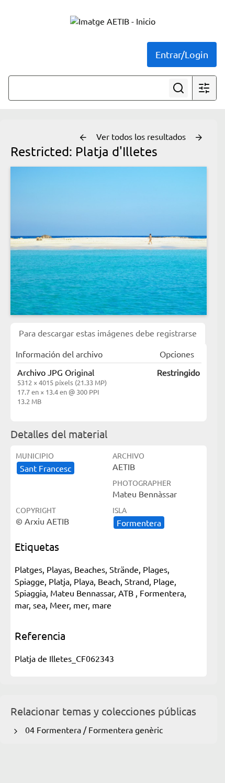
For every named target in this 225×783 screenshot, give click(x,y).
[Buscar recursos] (178, 88)
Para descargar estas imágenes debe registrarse (108, 333)
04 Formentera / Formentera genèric (92, 729)
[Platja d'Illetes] (108, 241)
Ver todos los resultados (142, 136)
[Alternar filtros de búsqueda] (204, 88)
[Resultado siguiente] (199, 138)
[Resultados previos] (83, 138)
